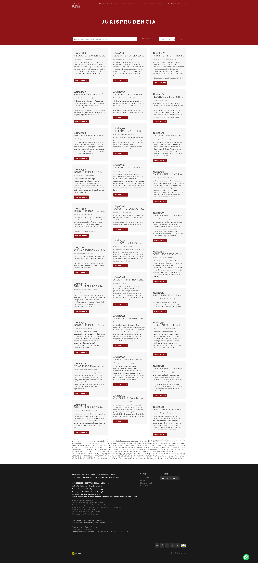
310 (79, 453)
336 (150, 453)
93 (166, 442)
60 (97, 442)
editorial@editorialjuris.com (83, 531)
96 (172, 442)
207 (132, 447)
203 (120, 447)
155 (102, 445)
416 (149, 457)
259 (162, 449)
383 (169, 455)
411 (136, 457)
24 (137, 440)
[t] (177, 545)
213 (149, 447)
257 (156, 449)
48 (72, 442)
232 (87, 449)
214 (152, 447)
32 (154, 440)
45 (180, 440)
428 (183, 457)
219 (165, 447)
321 (108, 453)
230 (81, 449)
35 (160, 440)
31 (152, 440)
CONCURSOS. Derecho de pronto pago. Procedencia (89, 365)
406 (121, 457)
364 (115, 455)
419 (158, 457)
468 (182, 458)
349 (73, 455)
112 (101, 443)
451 (134, 458)
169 (141, 445)
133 (156, 443)
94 (168, 442)
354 (86, 455)
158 (110, 445)
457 (150, 458)
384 (172, 455)
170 (144, 445)
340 (161, 453)
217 (160, 447)
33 (156, 440)
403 (113, 457)
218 (162, 447)
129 (146, 443)
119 (119, 443)
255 (151, 449)
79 (136, 442)
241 (112, 449)
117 (114, 443)
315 (92, 453)
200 (111, 447)
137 (167, 443)
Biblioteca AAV (163, 4)
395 (89, 457)
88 (156, 442)
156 (105, 445)
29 (148, 440)
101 (184, 442)
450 (131, 458)
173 (151, 445)
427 (180, 457)
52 (80, 442)
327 (125, 453)
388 (184, 455)
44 (178, 440)
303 (173, 451)
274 (90, 451)
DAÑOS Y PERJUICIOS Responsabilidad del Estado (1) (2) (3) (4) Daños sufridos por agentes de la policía (89, 248)
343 (170, 453)
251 (140, 449)
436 (92, 458)
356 (92, 455)
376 (149, 455)
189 (81, 447)
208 (135, 447)
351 (78, 455)
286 (124, 451)
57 (90, 442)
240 (109, 449)
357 (95, 455)
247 (128, 449)
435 (89, 458)
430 (75, 458)
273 (87, 451)
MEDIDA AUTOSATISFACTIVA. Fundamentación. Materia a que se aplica (129, 317)
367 (123, 455)
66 (109, 442)
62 (101, 442)
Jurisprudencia (133, 4)
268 (73, 451)
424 (171, 457)
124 (132, 443)
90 (160, 442)
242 (114, 449)
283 (115, 451)
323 (114, 453)
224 (179, 447)
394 (87, 457)
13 (116, 440)
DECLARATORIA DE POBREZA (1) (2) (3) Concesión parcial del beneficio (89, 134)
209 (138, 447)
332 (139, 453)
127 (140, 443)
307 (185, 451)
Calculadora (182, 4)
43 (176, 440)
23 (136, 440)
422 (166, 457)
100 (181, 442)
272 (84, 451)
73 (124, 442)
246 (125, 449)
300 (164, 451)
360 (103, 455)
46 (182, 440)
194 (95, 447)
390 (75, 457)
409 (131, 457)
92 (164, 442)
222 (173, 447)
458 (153, 458)
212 (146, 447)
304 (176, 451)
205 (126, 447)
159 (113, 445)
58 (93, 442)
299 (161, 451)
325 (119, 453)
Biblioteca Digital (105, 4)
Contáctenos (171, 478)
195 (98, 447)
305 (179, 451)
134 (159, 443)
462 (165, 458)
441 (106, 458)
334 (145, 453)
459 (156, 458)
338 (156, 453)
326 (122, 453)
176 (159, 445)
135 (162, 443)
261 (168, 449)
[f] (162, 545)
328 (128, 453)
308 (73, 453)
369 (129, 455)
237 (100, 449)
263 (173, 449)
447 (123, 458)
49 (74, 442)
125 (135, 443)
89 (158, 442)
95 (170, 442)
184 (182, 445)
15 (120, 440)
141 (178, 443)
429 (73, 458)
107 (87, 443)
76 (130, 442)
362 (109, 455)
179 (168, 445)
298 (158, 451)
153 (97, 445)
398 (98, 457)
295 (150, 451)
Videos (173, 4)
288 (130, 451)
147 (81, 445)
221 (171, 447)
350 (75, 455)
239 (106, 449)
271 (81, 451)
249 (134, 449)
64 (105, 442)
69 (116, 442)
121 (124, 443)
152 (94, 445)
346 (178, 453)
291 (139, 451)
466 (176, 458)
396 (92, 457)
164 (127, 445)
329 (131, 453)
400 (104, 457)
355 (89, 455)
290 (136, 451)
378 (154, 455)
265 (179, 449)
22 (134, 440)
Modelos (152, 4)
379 (157, 455)
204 (123, 447)
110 (96, 443)
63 (103, 442)
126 (137, 443)
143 (183, 443)
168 (138, 445)
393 (84, 457)
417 (152, 457)
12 (114, 440)
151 (92, 445)
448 (125, 458)
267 (185, 449)
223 (176, 447)
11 (112, 440)
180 (170, 445)
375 (146, 455)
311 (82, 453)
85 (149, 442)
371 (135, 455)
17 (124, 440)
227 (73, 449)
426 (177, 457)
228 (75, 449)
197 (103, 447)
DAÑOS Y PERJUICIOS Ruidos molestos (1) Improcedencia (89, 171)
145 (75, 445)
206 (129, 447)
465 (173, 458)
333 (142, 453)
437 (95, 458)
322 (111, 453)
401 (107, 457)
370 (132, 455)
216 (157, 447)
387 (181, 455)
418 (155, 457)
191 (87, 447)
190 (84, 447)
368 (126, 455)
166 (132, 445)
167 (135, 445)
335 (147, 453)
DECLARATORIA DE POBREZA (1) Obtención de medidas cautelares (129, 93)
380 (160, 455)
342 (167, 453)
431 (78, 458)
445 (117, 458)
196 (100, 447)
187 (75, 447)
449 (128, 458)
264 (176, 449)
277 (98, 451)
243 (117, 449)
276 (95, 451)
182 (176, 445)
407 (124, 457)
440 (103, 458)
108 (90, 443)
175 (157, 445)
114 (106, 443)
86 (151, 442)
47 (184, 440)
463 (168, 458)
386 (178, 455)
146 (78, 445)
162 (121, 445)
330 (133, 453)
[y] (157, 545)
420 (160, 457)
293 (144, 451)
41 (172, 440)
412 (139, 457)
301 (167, 451)
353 (84, 455)
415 (147, 457)
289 (133, 451)
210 (141, 447)
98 (176, 442)
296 (153, 451)
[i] (167, 545)
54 (84, 442)
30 (150, 440)
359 (100, 455)
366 (120, 455)
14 (118, 440)
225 (182, 447)
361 (106, 455)
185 (185, 445)
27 (144, 440)
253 (145, 449)
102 (73, 443)
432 (81, 458)
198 (106, 447)
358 (97, 455)
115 (108, 443)
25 (139, 440)
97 (174, 442)
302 (170, 451)
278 (101, 451)
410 (133, 457)
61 (99, 442)
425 (174, 457)
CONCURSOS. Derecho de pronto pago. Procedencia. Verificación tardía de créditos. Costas (129, 397)
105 (81, 443)
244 (120, 449)
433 (84, 458)
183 (179, 445)
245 (123, 449)
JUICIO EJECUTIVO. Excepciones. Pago (168, 294)
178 (165, 445)
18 (126, 440)
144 (73, 445)
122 (127, 443)
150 (89, 445)
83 (145, 442)
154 (99, 445)
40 (170, 440)
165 (129, 445)
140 (175, 443)
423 (169, 457)
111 (98, 443)
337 (153, 453)
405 (118, 457)
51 (78, 442)
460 (159, 458)
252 (142, 449)
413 (141, 457)
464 (170, 458)
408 (127, 457)
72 (122, 442)
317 (97, 453)
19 (127, 440)
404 (115, 457)
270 (79, 451)
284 (118, 451)
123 (129, 443)
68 (114, 442)
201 (114, 447)
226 (184, 447)
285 (121, 451)
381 (163, 455)
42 (174, 440)
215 (154, 447)
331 (136, 453)
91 (162, 442)
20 (130, 440)
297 (155, 451)
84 (147, 442)
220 (168, 447)
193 (92, 447)
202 (117, 447)
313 (87, 453)
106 (84, 443)
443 (112, 458)
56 (88, 442)
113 (103, 443)
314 (89, 453)
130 (148, 443)
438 (97, 458)
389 (73, 457)
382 (166, 455)
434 (86, 458)
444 (114, 458)
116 (111, 443)
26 (142, 440)
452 (137, 458)
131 (151, 443)
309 (76, 453)
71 (120, 442)
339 (159, 453)
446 (120, 458)
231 (84, 449)
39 (168, 440)
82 (143, 442)
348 (183, 453)
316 (95, 453)
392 (81, 457)
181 (173, 445)
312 (84, 453)
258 (159, 449)
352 (81, 455)
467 (179, 458)
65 (107, 442)
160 (116, 445)
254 (148, 449)
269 (76, 451)
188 (78, 447)
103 (75, 443)
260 (165, 449)
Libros (116, 4)
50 (76, 442)
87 (154, 442)
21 (132, 440)
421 (163, 457)
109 (93, 443)
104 (78, 443)
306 (182, 451)
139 (173, 443)
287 (127, 451)
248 (131, 449)
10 (110, 440)
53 (82, 442)
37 (164, 440)
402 (110, 457)
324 (117, 453)
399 (101, 457)
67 (111, 442)
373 (140, 455)
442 (109, 458)
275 (92, 451)
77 (132, 442)
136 (164, 443)
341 (164, 453)
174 (154, 445)
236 (98, 449)
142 (181, 443)
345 (175, 453)
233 (89, 449)
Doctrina (144, 4)
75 (128, 442)
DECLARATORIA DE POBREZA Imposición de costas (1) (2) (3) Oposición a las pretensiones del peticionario (129, 129)
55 (86, 442)
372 (138, 455)
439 (100, 458)
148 (83, 445)
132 (154, 443)
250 (137, 449)
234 (92, 449)
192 (90, 447)
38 (166, 440)
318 (100, 453)
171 (146, 445)
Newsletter (144, 486)
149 (86, 445)
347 (181, 453)
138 (170, 443)
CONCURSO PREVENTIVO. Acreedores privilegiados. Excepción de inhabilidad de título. (168, 253)
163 (124, 445)
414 (144, 457)
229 (78, 449)
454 (142, 458)
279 (103, 451)
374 (143, 455)
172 (149, 445)
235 (95, 449)
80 (138, 442)
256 (153, 449)
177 (162, 445)
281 (109, 451)
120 (122, 443)
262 (170, 449)
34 (158, 440)
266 (182, 449)
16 (122, 440)
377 (151, 455)
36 (162, 440)
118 (116, 443)
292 (142, 451)
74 (126, 442)
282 (112, 451)
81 (140, 442)
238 (103, 449)
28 (146, 440)
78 (134, 442)
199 (108, 447)
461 (162, 458)
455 (145, 458)
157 (107, 445)
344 (172, 453)
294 (147, 451)
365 (118, 455)
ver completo (81, 80)
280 (106, 451)
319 (103, 453)
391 (79, 457)
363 (112, 455)
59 (95, 442)
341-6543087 (124, 531)
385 (175, 455)
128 (143, 443)
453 (139, 458)
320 (106, 453)
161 (119, 445)
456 (148, 458)
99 (178, 442)
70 (118, 442)
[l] (172, 545)
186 (73, 447)
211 (144, 447)
